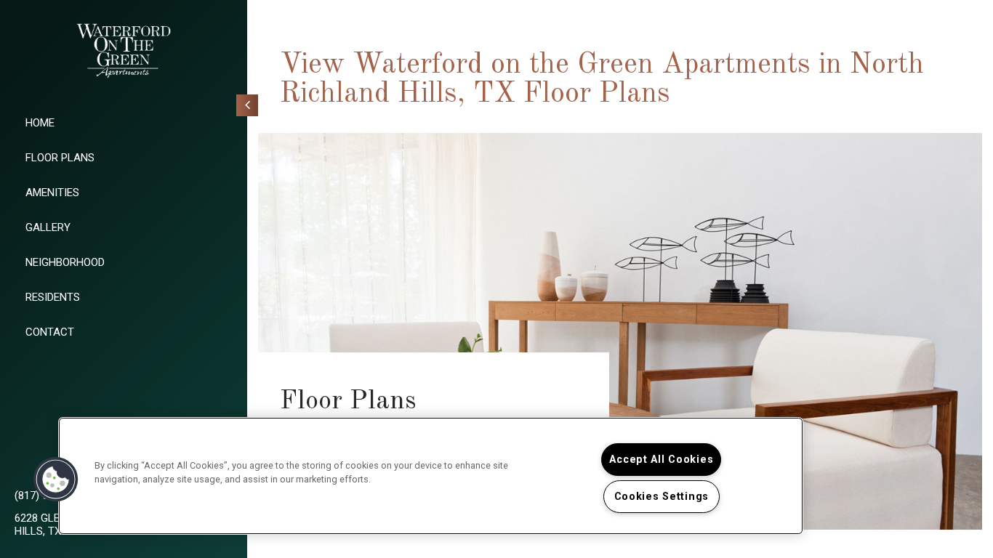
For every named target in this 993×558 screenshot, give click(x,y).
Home (40, 122)
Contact (49, 332)
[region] (430, 476)
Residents (52, 297)
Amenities (52, 192)
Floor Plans (60, 157)
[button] (56, 479)
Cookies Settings (661, 496)
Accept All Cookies (661, 459)
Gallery (48, 227)
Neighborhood (65, 262)
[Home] (123, 51)
